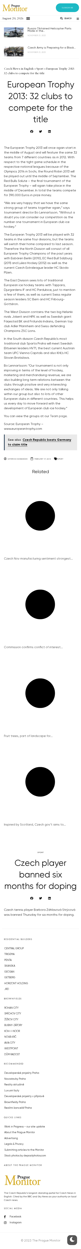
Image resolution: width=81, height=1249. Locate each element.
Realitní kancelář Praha (18, 1108)
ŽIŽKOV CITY (11, 1019)
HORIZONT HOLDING (16, 983)
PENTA (8, 960)
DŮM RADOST (12, 1054)
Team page (58, 416)
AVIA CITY (9, 1043)
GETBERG (9, 977)
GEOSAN (9, 972)
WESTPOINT (11, 1048)
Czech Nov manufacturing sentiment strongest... (38, 558)
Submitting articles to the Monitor (24, 1150)
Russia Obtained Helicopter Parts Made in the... (49, 29)
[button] (67, 7)
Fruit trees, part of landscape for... (28, 736)
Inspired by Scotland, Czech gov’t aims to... (35, 824)
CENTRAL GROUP (14, 948)
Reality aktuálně (14, 1084)
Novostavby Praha (15, 1079)
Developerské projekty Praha (21, 1073)
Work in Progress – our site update (24, 1126)
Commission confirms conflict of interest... (33, 647)
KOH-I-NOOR (12, 1031)
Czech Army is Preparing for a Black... (52, 47)
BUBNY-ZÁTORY (13, 1025)
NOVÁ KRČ (10, 1037)
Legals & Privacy (14, 1144)
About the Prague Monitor (19, 1132)
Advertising (11, 1138)
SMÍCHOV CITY (12, 1013)
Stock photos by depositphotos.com (25, 1155)
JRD (6, 989)
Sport (60, 459)
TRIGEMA (9, 954)
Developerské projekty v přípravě (24, 1096)
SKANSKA (9, 966)
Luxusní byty (11, 1090)
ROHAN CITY (11, 1008)
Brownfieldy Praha (15, 1102)
